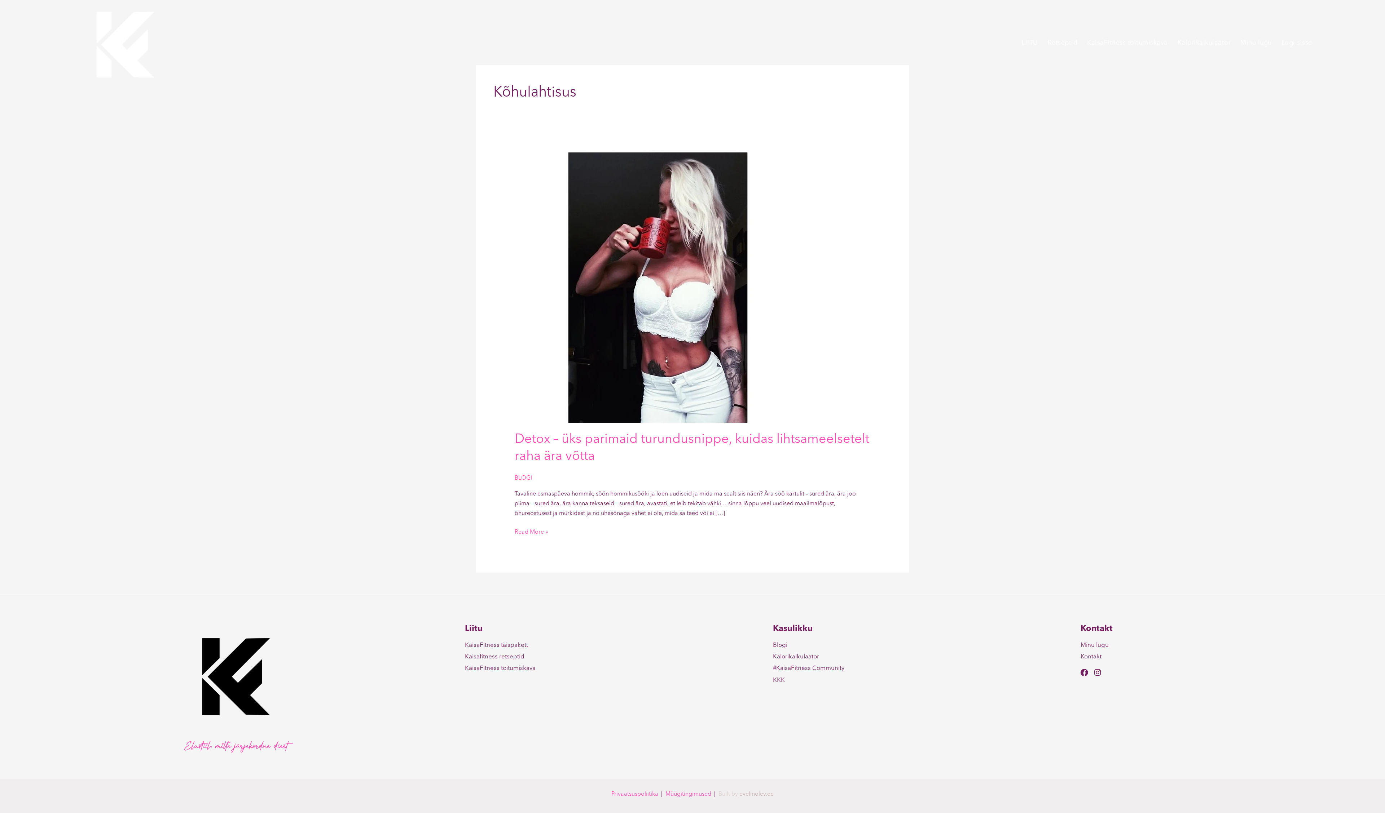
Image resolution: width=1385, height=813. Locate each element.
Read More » (531, 531)
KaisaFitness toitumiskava (1127, 43)
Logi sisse (1296, 43)
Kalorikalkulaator (1204, 43)
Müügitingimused (688, 794)
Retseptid (1063, 43)
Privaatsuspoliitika (634, 794)
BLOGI (523, 478)
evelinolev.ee (756, 794)
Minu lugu (1256, 43)
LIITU (1030, 43)
